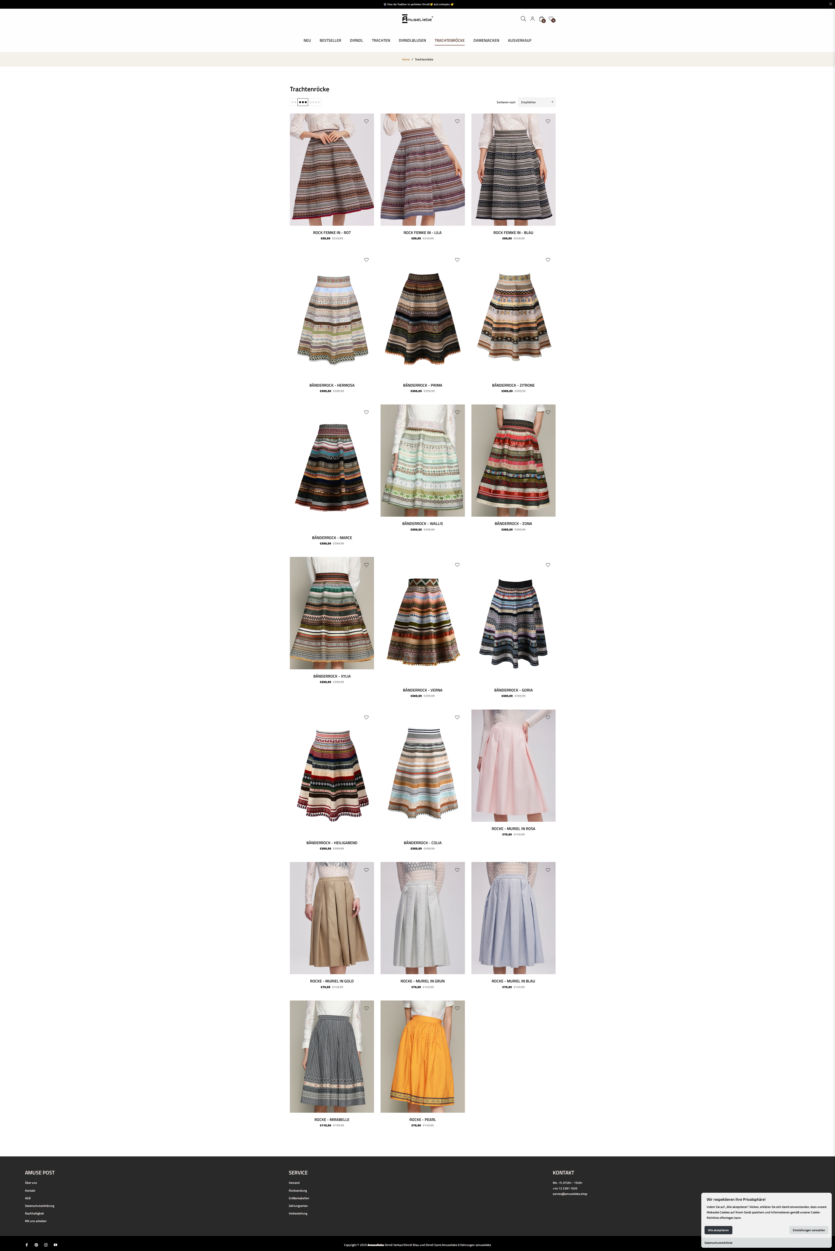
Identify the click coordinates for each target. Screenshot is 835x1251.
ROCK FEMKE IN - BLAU (513, 233)
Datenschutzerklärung (39, 1205)
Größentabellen (299, 1198)
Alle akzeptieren (718, 1230)
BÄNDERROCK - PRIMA (422, 385)
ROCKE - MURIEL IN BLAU (513, 981)
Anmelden (532, 18)
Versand (294, 1182)
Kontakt (30, 1190)
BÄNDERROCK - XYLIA (332, 676)
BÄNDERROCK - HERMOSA (332, 385)
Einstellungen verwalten (809, 1230)
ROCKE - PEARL (422, 1119)
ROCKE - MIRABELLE (331, 1119)
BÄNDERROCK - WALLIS (422, 523)
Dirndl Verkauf (394, 1245)
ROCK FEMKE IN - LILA (423, 233)
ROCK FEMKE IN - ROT (332, 233)
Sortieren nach (506, 102)
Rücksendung (298, 1190)
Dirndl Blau (411, 1245)
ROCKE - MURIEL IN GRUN (423, 981)
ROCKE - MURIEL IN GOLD (332, 981)
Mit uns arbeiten (36, 1221)
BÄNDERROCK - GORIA (513, 690)
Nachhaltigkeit (34, 1213)
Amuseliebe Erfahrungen (458, 1245)
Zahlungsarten (298, 1205)
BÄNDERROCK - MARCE (332, 538)
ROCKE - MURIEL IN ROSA (513, 829)
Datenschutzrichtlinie (718, 1242)
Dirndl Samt (433, 1245)
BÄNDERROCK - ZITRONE (513, 385)
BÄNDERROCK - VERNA (423, 690)
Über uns (31, 1182)
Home (406, 59)
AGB (28, 1198)
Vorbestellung (298, 1213)
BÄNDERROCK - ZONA (513, 523)
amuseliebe (483, 1245)
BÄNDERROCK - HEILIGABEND (331, 843)
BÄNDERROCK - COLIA (423, 843)
